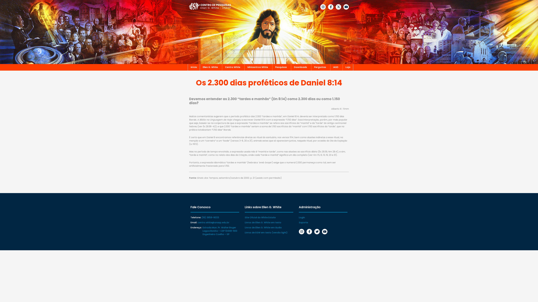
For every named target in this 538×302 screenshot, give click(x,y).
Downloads (300, 67)
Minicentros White (257, 67)
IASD (335, 67)
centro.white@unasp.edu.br (213, 222)
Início (194, 67)
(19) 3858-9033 (210, 217)
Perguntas (320, 67)
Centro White (232, 67)
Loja (347, 67)
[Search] (304, 53)
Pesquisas (281, 67)
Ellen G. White (210, 67)
